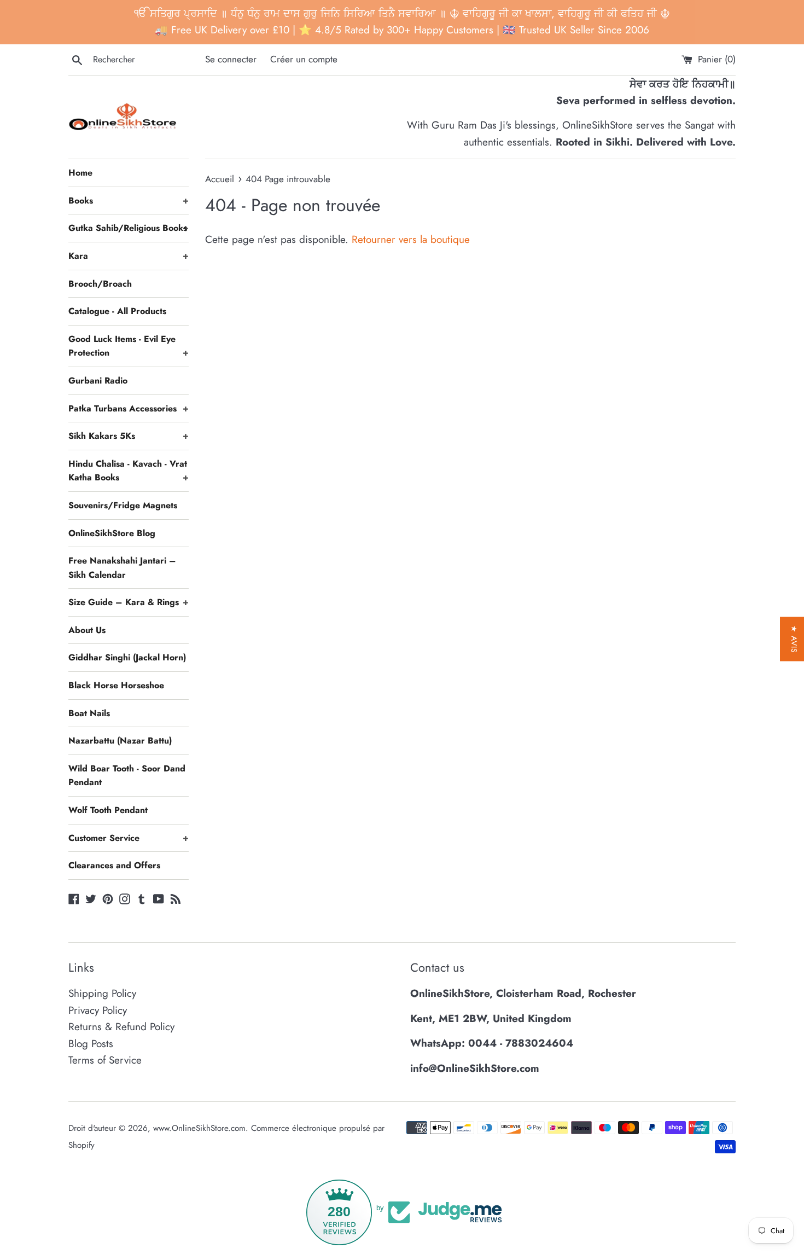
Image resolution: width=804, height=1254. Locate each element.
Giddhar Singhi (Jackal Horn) (127, 657)
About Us (87, 630)
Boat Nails (89, 713)
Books (128, 200)
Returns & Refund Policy (121, 1026)
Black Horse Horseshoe (116, 685)
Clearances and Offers (114, 865)
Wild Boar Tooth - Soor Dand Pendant (126, 775)
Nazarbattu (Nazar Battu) (120, 740)
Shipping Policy (102, 993)
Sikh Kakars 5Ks (128, 435)
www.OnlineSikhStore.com (199, 1128)
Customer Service (128, 838)
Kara (128, 255)
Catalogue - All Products (117, 311)
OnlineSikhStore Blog (111, 533)
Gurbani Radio (97, 380)
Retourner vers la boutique (411, 239)
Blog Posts (90, 1043)
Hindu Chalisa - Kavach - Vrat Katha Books (128, 470)
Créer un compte (303, 59)
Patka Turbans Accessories (128, 408)
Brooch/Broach (100, 283)
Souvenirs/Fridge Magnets (122, 505)
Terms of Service (105, 1060)
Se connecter (231, 59)
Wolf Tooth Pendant (108, 810)
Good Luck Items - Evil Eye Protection (128, 346)
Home (80, 172)
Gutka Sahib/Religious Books (128, 228)
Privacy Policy (97, 1010)
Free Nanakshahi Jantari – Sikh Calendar (122, 567)
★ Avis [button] (794, 639)
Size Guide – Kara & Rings (128, 602)
